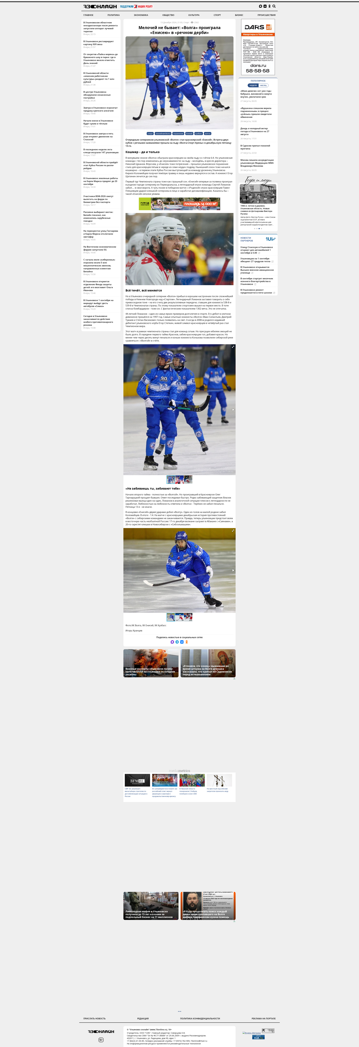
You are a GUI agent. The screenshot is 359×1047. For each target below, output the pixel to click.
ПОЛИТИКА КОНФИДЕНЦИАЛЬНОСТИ (200, 1018)
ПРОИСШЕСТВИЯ (267, 15)
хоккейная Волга (163, 133)
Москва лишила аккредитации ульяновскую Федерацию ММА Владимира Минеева (257, 163)
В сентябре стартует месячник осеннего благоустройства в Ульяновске (257, 276)
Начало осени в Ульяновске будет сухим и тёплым (98, 122)
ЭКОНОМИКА (141, 15)
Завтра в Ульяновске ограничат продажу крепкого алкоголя (100, 109)
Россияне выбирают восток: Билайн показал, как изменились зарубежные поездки (98, 216)
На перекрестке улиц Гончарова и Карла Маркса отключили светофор (100, 233)
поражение (178, 133)
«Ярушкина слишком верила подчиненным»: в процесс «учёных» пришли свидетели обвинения (256, 112)
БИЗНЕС (239, 15)
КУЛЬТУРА (193, 15)
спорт (150, 133)
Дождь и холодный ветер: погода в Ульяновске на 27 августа (255, 131)
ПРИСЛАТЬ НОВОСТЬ (94, 1018)
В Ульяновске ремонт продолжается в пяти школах (257, 286)
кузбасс (198, 133)
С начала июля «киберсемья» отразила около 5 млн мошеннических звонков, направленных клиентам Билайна (99, 265)
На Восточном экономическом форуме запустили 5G (99, 248)
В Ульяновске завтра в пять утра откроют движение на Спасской (98, 136)
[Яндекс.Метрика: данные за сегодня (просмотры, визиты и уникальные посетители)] (252, 1033)
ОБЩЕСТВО (168, 15)
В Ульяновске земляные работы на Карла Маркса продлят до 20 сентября (100, 181)
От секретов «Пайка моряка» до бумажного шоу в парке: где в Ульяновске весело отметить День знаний (100, 58)
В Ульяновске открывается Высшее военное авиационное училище (257, 264)
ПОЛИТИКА (114, 15)
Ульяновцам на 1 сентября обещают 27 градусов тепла (256, 254)
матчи (207, 133)
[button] (233, 347)
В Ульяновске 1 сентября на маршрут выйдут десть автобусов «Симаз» (98, 303)
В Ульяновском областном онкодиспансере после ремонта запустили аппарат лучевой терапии (100, 27)
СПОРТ (217, 15)
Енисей (189, 133)
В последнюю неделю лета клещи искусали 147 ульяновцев (100, 151)
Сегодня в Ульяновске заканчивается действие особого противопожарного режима (98, 320)
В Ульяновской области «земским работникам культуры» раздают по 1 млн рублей (98, 77)
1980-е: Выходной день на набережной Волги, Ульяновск (256, 207)
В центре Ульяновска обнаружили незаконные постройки (97, 94)
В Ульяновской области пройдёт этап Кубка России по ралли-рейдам (100, 165)
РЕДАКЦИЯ (143, 1018)
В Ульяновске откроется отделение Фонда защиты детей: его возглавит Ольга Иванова (98, 286)
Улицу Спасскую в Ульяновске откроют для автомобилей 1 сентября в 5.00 (257, 244)
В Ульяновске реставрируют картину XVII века (98, 43)
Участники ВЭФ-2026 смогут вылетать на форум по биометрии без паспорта (98, 199)
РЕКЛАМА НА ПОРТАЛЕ (264, 1018)
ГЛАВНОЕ (88, 15)
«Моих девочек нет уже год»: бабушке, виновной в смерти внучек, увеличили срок (256, 93)
